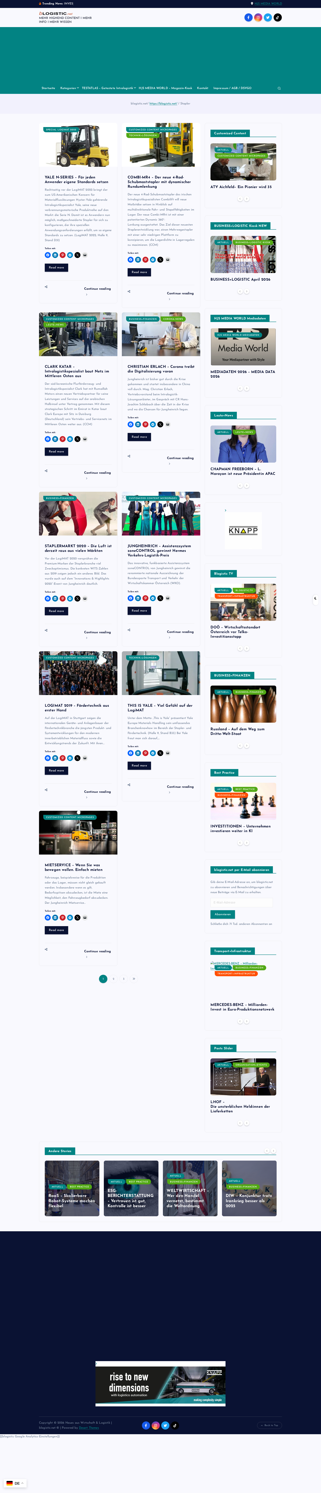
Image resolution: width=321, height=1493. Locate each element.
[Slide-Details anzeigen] (243, 529)
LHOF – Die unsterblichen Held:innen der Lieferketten (240, 1106)
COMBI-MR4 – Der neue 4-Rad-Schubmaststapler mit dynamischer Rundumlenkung (159, 182)
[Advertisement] (160, 55)
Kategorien (68, 88)
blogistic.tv (244, 590)
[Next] (246, 198)
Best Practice (245, 789)
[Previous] (240, 198)
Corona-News (173, 319)
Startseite (48, 88)
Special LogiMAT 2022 (61, 130)
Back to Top (271, 1425)
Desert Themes (89, 1427)
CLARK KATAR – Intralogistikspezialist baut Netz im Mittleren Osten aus (77, 371)
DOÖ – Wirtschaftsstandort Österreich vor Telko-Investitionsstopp (235, 632)
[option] (243, 167)
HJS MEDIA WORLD (268, 3)
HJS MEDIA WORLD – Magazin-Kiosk (165, 88)
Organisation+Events (251, 1065)
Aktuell (223, 150)
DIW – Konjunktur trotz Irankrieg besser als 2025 (190, 1201)
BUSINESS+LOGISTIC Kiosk (253, 243)
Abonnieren (223, 914)
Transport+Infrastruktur (236, 596)
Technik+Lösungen (143, 135)
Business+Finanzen (143, 319)
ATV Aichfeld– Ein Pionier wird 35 (240, 187)
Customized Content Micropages (153, 130)
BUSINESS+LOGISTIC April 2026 (240, 280)
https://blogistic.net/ (163, 103)
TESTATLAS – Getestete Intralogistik (107, 88)
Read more (56, 267)
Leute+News (55, 325)
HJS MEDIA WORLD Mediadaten (238, 335)
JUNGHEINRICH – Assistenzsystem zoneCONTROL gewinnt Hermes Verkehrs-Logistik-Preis (159, 550)
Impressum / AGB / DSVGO (232, 88)
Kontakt (202, 88)
